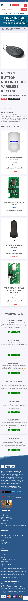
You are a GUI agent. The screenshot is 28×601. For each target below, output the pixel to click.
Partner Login (23, 1)
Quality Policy (4, 520)
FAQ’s (2, 514)
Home (3, 28)
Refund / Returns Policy (7, 519)
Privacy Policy (4, 515)
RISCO (6, 105)
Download (9, 108)
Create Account (14, 98)
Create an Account (13, 1)
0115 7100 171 (4, 550)
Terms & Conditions (6, 517)
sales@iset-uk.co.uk (6, 554)
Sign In (4, 98)
